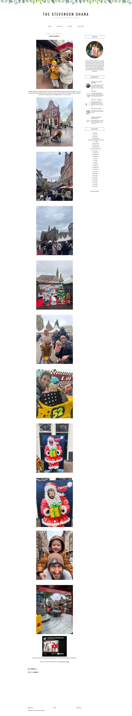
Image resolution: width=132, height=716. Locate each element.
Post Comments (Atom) (39, 710)
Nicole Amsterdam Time (96, 148)
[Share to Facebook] (67, 662)
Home (49, 26)
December (95, 138)
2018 (94, 180)
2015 (94, 186)
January (95, 169)
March (95, 165)
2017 (94, 182)
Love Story (81, 26)
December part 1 (95, 145)
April (95, 163)
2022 (94, 173)
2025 (94, 134)
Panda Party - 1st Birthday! (96, 99)
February (95, 167)
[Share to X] (65, 662)
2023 (94, 171)
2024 (94, 136)
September (95, 154)
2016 (94, 184)
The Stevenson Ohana (66, 14)
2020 (94, 177)
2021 (94, 175)
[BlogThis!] (64, 662)
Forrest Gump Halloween (96, 108)
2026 (94, 133)
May (95, 162)
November (95, 151)
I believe (70, 26)
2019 (94, 179)
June (95, 160)
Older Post (79, 707)
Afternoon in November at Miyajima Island (96, 118)
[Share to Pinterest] (68, 662)
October (95, 152)
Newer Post (30, 707)
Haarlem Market (95, 143)
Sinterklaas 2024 (95, 146)
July (95, 158)
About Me (59, 26)
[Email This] (62, 662)
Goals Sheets (93, 91)
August (95, 156)
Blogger (97, 191)
